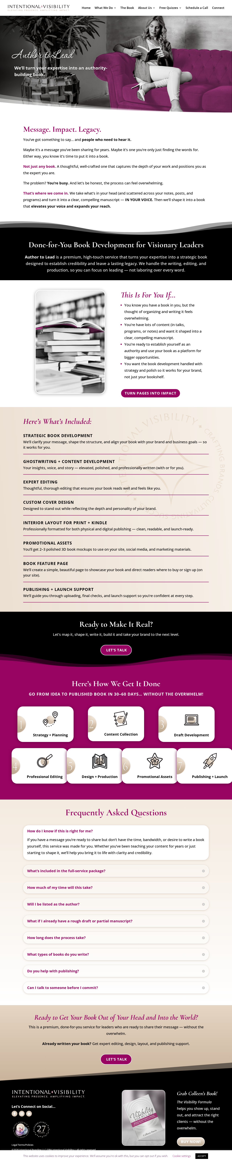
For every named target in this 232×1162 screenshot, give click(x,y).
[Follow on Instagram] (22, 1114)
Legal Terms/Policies (22, 1144)
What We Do (104, 8)
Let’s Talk (116, 650)
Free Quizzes (168, 8)
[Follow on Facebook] (14, 1114)
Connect (218, 8)
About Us (145, 8)
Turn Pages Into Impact (150, 393)
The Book (127, 8)
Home (86, 8)
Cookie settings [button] (182, 1156)
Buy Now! (191, 1141)
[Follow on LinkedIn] (29, 1114)
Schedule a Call (197, 8)
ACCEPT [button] (202, 1156)
